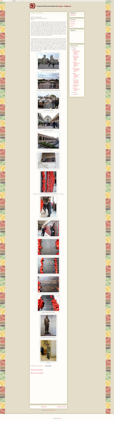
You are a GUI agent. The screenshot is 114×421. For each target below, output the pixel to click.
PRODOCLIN (73, 15)
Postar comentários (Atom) (50, 410)
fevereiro (75, 94)
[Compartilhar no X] (48, 366)
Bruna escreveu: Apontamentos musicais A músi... (76, 70)
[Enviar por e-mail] (45, 366)
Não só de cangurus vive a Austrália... (76, 89)
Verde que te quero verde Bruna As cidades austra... (76, 58)
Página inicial (43, 406)
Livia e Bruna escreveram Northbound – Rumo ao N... (76, 81)
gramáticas (72, 21)
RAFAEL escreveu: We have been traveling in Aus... (76, 76)
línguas (71, 25)
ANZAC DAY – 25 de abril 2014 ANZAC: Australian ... (76, 52)
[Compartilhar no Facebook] (49, 366)
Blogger (59, 418)
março (74, 92)
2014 (73, 47)
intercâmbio (72, 23)
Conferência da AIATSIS (76, 86)
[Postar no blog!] (47, 366)
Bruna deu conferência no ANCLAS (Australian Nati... (76, 64)
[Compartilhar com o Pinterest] (50, 366)
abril (74, 49)
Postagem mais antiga (61, 406)
